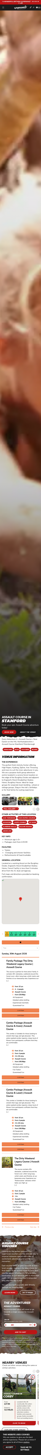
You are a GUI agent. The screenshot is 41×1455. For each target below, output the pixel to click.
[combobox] (19, 948)
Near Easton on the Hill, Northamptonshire (19, 740)
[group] (19, 1399)
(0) (39, 7)
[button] (37, 809)
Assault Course (25, 739)
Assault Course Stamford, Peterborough (18, 744)
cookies (26, 1442)
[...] (7, 981)
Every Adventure (9, 739)
